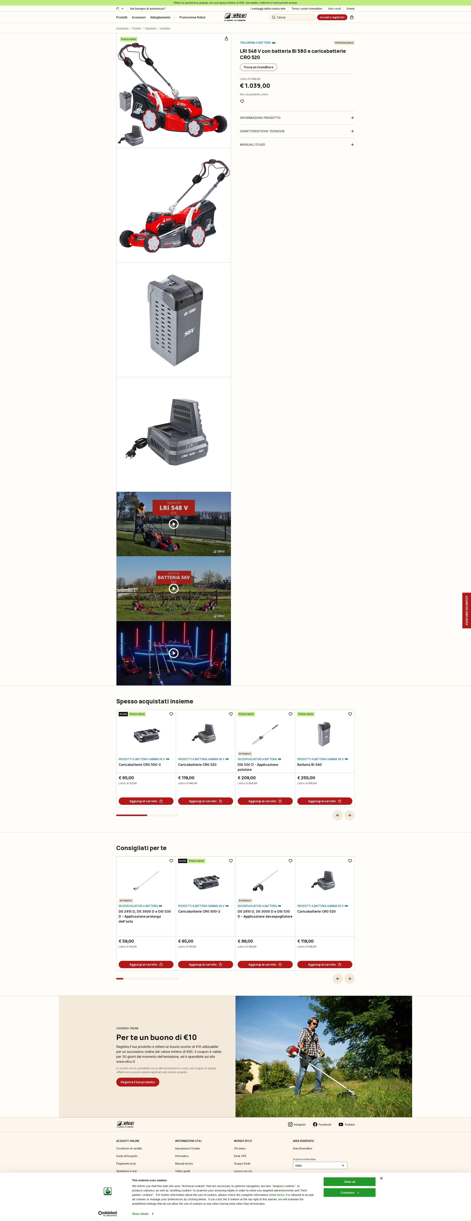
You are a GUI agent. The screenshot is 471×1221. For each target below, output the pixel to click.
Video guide (182, 1171)
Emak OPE (240, 1156)
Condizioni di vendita (129, 1148)
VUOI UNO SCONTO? (467, 610)
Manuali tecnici (184, 1163)
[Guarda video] (173, 524)
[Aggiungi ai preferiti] (242, 101)
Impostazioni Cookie (187, 1148)
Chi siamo (240, 1148)
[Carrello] (352, 17)
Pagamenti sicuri (126, 1163)
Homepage (122, 28)
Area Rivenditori (302, 1148)
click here (276, 1194)
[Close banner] (381, 1178)
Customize (347, 1192)
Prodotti (136, 28)
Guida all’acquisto (126, 1156)
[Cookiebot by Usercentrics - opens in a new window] (108, 1214)
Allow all (349, 1181)
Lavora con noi (243, 1171)
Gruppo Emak (242, 1163)
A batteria (165, 28)
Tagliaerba (150, 28)
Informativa (181, 1156)
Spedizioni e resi (126, 1171)
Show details (140, 1213)
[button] (338, 815)
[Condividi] (226, 38)
